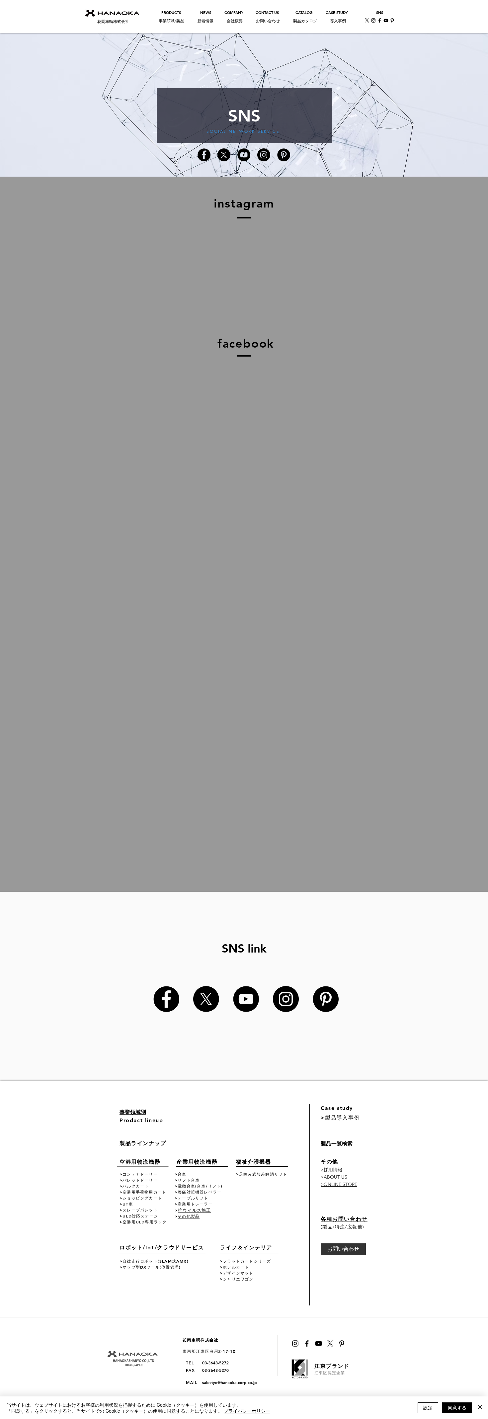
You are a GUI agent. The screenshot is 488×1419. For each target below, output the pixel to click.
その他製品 (189, 1216)
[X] (367, 20)
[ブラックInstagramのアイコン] (295, 1343)
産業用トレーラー (195, 1204)
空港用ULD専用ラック (144, 1221)
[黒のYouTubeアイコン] (318, 1343)
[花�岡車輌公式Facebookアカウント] (166, 999)
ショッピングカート (142, 1198)
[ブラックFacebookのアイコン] (307, 1343)
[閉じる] (480, 1408)
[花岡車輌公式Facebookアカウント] (204, 154)
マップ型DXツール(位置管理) (151, 1267)
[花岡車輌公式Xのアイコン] (223, 154)
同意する (457, 1407)
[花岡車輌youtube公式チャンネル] (386, 20)
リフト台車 (189, 1180)
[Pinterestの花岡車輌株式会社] (326, 999)
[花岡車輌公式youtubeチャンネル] (243, 154)
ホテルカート (236, 1267)
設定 (428, 1407)
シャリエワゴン (238, 1279)
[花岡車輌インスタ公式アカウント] (373, 20)
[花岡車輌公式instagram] (263, 154)
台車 (182, 1174)
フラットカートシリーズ (247, 1261)
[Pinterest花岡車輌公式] (392, 20)
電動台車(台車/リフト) (200, 1186)
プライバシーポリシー (247, 1410)
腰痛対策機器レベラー (199, 1192)
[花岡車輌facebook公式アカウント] (379, 20)
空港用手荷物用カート (144, 1192)
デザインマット (238, 1273)
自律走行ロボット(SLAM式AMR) (155, 1261)
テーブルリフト (193, 1198)
